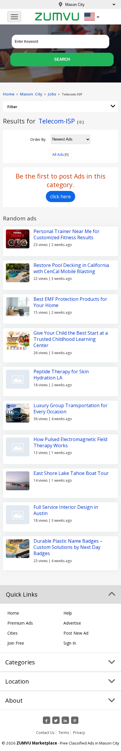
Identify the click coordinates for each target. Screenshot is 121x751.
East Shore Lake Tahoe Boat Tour (71, 473)
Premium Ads (20, 623)
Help (67, 613)
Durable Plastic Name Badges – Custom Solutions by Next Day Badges (67, 547)
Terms (63, 732)
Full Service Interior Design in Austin (65, 510)
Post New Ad (75, 633)
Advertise (72, 623)
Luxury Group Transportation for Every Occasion (70, 408)
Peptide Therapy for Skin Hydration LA (61, 374)
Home (8, 94)
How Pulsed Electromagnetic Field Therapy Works (70, 442)
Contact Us (45, 732)
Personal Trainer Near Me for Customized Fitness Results (66, 234)
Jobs (52, 94)
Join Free (15, 643)
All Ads (58, 154)
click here (60, 196)
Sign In (69, 643)
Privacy (79, 732)
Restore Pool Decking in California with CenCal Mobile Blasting (71, 268)
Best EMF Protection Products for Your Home (70, 302)
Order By (38, 139)
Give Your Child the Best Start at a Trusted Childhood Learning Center (70, 339)
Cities (12, 633)
